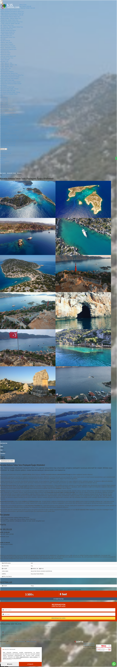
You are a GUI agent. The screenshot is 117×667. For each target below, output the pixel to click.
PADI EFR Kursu (4, 109)
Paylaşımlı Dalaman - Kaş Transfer (9, 138)
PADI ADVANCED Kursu (6, 107)
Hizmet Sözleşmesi (19, 641)
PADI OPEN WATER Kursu (7, 106)
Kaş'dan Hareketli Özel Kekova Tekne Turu (12, 11)
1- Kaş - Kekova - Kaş (6, 63)
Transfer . (2, 133)
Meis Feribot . (3, 85)
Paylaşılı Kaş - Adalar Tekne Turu (9, 20)
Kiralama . (2, 113)
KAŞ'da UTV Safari (5, 52)
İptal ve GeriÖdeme (5, 646)
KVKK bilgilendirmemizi (22, 657)
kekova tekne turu (23, 640)
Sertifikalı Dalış (4, 101)
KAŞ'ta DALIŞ (3, 97)
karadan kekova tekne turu (9, 640)
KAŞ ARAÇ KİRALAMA (6, 116)
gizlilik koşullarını (7, 658)
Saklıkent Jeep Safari (6, 42)
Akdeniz (19, 173)
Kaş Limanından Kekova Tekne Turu (10, 16)
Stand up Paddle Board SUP (8, 56)
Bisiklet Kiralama (4, 121)
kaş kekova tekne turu (41, 640)
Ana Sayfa (3, 173)
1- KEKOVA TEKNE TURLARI (27, 8)
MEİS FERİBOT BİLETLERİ (7, 87)
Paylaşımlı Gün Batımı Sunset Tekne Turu (11, 22)
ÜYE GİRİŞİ (3, 157)
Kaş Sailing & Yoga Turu (6, 58)
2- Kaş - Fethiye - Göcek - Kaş (8, 64)
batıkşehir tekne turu (56, 640)
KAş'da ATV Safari (5, 54)
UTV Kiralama (4, 126)
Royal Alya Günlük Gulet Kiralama (9, 78)
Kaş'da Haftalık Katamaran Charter (9, 76)
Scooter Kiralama (5, 119)
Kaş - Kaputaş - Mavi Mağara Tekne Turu (11, 27)
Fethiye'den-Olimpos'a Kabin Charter (10, 82)
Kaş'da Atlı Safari (4, 51)
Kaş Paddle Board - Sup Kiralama (9, 130)
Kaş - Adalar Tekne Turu (6, 25)
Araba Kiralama (4, 118)
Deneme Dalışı (4, 99)
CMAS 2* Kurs (4, 104)
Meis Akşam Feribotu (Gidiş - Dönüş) (10, 92)
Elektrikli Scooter (4, 123)
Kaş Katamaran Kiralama (7, 71)
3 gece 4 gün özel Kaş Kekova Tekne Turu (12, 75)
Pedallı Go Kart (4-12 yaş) (7, 131)
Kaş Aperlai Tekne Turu (6, 28)
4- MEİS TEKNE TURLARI (7, 34)
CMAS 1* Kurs (4, 102)
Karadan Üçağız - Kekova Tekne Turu (10, 18)
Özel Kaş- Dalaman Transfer (8, 140)
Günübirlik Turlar (11, 173)
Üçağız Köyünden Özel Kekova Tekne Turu (12, 13)
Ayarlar (10, 664)
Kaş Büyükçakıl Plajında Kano (8, 49)
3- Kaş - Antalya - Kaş (6, 66)
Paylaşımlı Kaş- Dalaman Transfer (9, 137)
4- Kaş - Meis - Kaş (5, 68)
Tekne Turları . (23, 4)
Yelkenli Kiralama (4, 70)
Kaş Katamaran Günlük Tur (7, 32)
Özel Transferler (4, 147)
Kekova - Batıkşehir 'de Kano (8, 47)
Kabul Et (31, 664)
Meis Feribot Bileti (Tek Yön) (7, 90)
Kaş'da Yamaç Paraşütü (6, 44)
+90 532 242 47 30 (5, 153)
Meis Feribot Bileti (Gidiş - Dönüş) (9, 89)
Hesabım (2, 163)
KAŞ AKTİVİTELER (5, 40)
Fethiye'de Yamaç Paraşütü (7, 46)
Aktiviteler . (3, 39)
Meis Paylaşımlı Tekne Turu (7, 37)
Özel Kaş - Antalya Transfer (7, 143)
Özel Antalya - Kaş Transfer (7, 145)
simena (32, 640)
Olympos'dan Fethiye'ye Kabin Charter (10, 83)
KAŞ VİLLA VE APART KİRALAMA (9, 114)
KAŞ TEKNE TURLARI (25, 6)
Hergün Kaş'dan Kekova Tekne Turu (10, 9)
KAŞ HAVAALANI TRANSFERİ (8, 135)
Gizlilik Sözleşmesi (5, 645)
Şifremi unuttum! (4, 161)
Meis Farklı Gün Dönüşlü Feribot (8, 94)
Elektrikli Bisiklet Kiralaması (7, 125)
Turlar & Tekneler (4, 59)
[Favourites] (116, 158)
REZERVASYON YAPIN (7, 461)
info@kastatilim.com (10, 634)
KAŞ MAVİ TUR (4, 61)
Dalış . (1, 95)
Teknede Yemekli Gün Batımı (8, 30)
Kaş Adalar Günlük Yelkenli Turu (9, 73)
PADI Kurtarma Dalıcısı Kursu (8, 111)
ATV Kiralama (3, 128)
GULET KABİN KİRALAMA (7, 80)
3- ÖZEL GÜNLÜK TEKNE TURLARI (10, 23)
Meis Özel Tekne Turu (6, 35)
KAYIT (1, 159)
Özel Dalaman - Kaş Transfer (8, 142)
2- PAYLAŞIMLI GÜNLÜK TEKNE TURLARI (11, 15)
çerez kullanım (34, 657)
